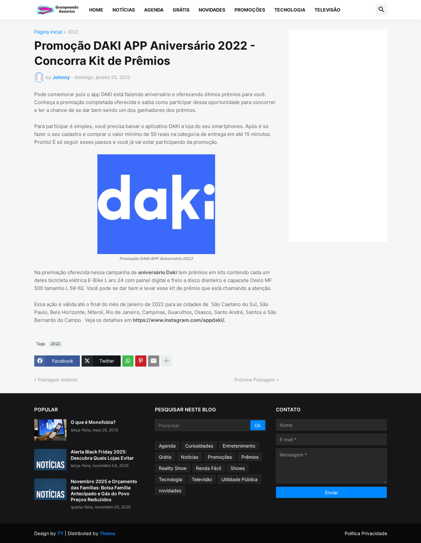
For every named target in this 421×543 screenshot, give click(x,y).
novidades (170, 490)
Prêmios (250, 457)
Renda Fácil (208, 468)
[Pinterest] (140, 361)
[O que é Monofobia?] (50, 430)
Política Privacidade (366, 533)
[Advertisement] (344, 135)
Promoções (250, 10)
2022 (72, 32)
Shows (238, 468)
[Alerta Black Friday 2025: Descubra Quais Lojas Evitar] (50, 459)
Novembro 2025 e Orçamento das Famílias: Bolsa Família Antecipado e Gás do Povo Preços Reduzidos (104, 490)
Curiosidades (199, 446)
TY (60, 533)
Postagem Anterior (58, 379)
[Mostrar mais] (166, 361)
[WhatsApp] (128, 361)
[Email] (153, 361)
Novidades (212, 10)
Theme (107, 533)
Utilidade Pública (239, 479)
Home (96, 10)
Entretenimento (239, 446)
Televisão (327, 10)
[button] (381, 9)
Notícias (123, 10)
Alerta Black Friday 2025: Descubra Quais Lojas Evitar (102, 454)
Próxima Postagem (255, 379)
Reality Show (172, 468)
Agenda (153, 10)
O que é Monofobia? (93, 422)
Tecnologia (289, 10)
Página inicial (48, 32)
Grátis (181, 10)
